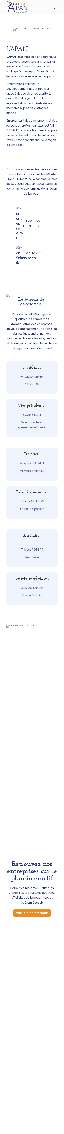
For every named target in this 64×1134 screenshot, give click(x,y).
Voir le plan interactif (32, 913)
